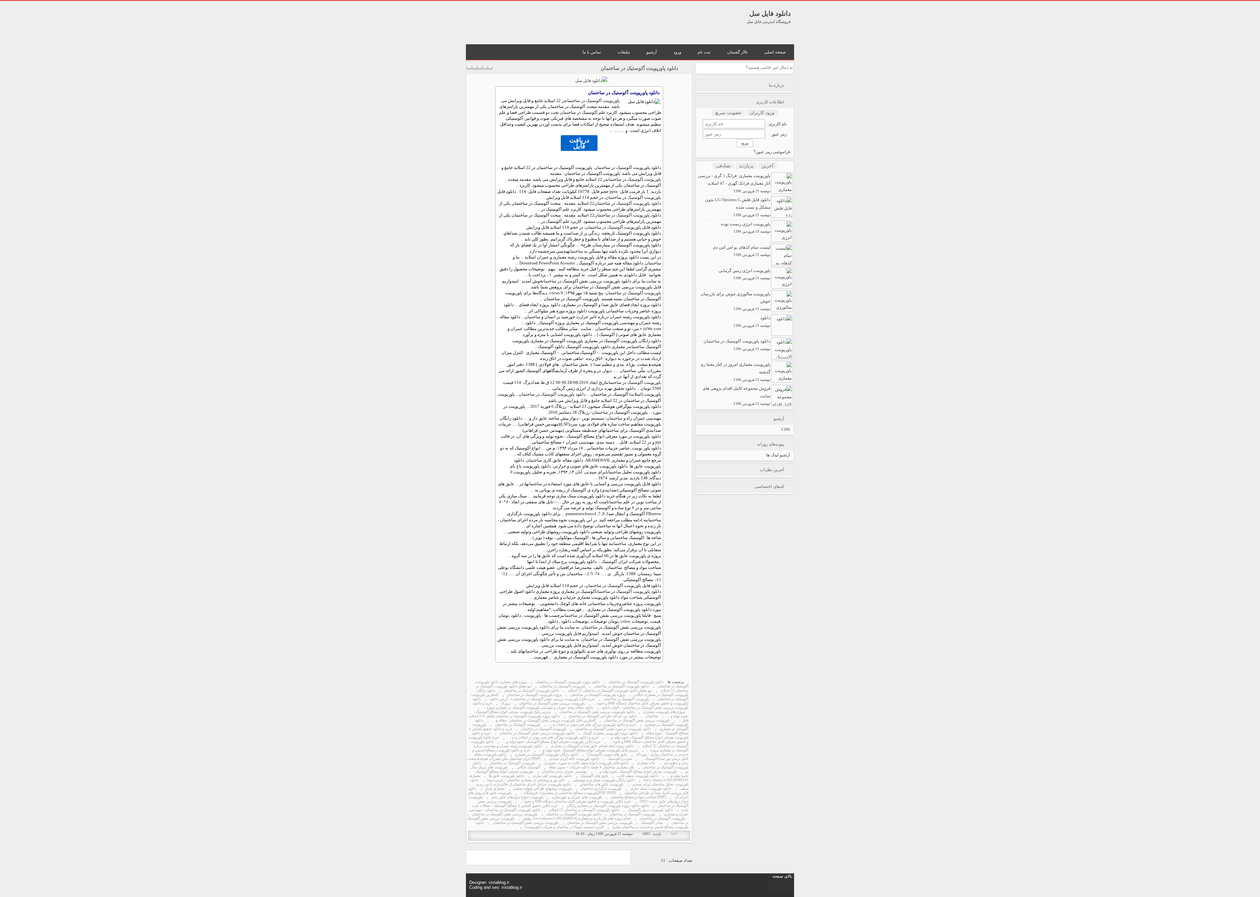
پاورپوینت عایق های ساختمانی (601, 784)
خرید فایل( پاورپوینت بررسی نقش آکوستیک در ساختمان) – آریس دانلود (542, 699)
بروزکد (506, 703)
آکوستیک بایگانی (528, 767)
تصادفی (723, 165)
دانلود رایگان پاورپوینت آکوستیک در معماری (546, 754)
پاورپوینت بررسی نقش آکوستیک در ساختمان (552, 703)
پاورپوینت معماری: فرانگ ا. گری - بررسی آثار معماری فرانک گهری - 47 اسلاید (734, 183)
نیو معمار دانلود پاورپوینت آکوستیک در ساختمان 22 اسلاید (610, 690)
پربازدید (746, 165)
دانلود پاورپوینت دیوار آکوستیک (650, 810)
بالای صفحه (782, 876)
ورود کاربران (762, 112)
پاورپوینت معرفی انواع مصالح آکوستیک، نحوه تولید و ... (636, 771)
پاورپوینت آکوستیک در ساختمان (593, 100)
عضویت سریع (728, 112)
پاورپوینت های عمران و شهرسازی (577, 797)
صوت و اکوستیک (620, 759)
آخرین (767, 165)
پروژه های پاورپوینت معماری (664, 712)
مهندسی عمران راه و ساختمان (564, 771)
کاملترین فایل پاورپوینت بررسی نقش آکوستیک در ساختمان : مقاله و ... (544, 720)
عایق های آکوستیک (594, 776)
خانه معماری (646, 763)
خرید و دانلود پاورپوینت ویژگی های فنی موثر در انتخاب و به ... (553, 737)
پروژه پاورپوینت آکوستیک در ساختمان (597, 695)
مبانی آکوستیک (652, 822)
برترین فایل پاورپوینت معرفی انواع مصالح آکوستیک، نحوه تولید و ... (588, 750)
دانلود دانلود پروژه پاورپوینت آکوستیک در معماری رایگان (608, 805)
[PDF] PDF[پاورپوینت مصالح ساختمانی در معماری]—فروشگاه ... (568, 793)
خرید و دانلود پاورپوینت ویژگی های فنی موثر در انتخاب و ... (592, 724)
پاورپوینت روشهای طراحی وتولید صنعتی (542, 788)
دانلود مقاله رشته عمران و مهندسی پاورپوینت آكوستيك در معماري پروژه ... (538, 707)
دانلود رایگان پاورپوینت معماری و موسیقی (604, 780)
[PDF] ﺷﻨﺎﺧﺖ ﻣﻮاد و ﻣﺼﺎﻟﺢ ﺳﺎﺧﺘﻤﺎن (638, 797)
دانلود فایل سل (770, 13)
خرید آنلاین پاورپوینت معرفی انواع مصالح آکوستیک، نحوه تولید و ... (551, 741)
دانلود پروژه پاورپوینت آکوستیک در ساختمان (568, 682)
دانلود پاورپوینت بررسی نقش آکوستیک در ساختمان (597, 712)
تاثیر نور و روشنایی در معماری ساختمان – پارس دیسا (525, 780)
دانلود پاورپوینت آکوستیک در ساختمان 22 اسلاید (584, 810)
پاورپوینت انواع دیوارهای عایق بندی (517, 797)
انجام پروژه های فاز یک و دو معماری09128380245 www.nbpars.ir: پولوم (577, 818)
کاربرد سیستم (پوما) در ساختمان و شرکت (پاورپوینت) (564, 827)
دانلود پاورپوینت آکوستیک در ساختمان (639, 68)
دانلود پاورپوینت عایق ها (506, 776)
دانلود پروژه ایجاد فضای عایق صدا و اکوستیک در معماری (592, 746)
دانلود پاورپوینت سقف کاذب (637, 776)
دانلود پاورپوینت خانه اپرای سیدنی (574, 759)
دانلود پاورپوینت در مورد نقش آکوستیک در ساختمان (613, 729)
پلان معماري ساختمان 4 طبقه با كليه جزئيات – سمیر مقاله (591, 767)
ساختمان (576, 251)
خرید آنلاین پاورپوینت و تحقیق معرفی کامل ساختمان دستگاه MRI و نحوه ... (575, 801)
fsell (674, 833)
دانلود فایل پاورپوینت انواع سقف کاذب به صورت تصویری (586, 763)
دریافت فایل (579, 143)
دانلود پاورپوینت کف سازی (552, 776)
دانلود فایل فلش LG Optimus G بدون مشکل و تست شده (737, 207)
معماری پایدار (495, 788)
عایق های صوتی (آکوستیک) (607, 754)
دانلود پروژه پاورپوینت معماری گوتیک (610, 733)
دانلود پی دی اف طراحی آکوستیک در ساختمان (602, 716)
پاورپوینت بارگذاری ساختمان (601, 788)
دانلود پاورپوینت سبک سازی (650, 788)
